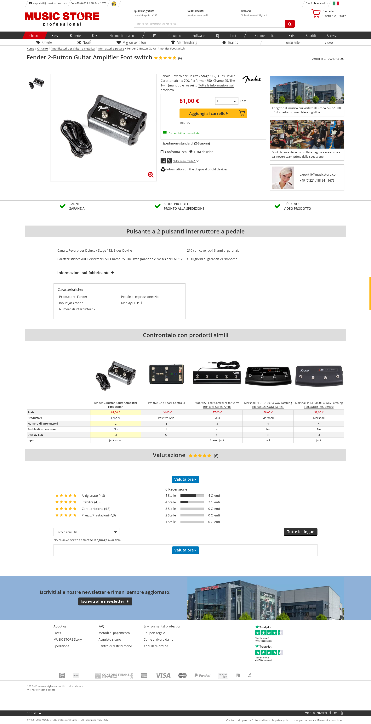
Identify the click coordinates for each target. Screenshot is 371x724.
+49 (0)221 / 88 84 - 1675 (317, 180)
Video (329, 42)
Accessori (333, 35)
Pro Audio (174, 35)
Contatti (32, 713)
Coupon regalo (154, 633)
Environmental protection (162, 626)
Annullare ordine (156, 646)
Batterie (75, 35)
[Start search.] (290, 24)
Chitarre (34, 35)
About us (60, 626)
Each (243, 101)
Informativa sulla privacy (269, 720)
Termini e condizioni (331, 720)
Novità (87, 42)
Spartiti (311, 35)
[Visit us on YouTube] (342, 713)
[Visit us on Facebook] (330, 713)
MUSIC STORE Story (68, 639)
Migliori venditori (134, 42)
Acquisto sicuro (110, 639)
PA (155, 35)
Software (198, 35)
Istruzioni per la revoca (301, 720)
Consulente (292, 42)
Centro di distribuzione (115, 646)
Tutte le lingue (300, 531)
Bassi (55, 35)
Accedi (321, 3)
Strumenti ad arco (122, 35)
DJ (217, 35)
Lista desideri (204, 152)
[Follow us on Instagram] (336, 713)
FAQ (101, 626)
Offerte (47, 42)
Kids (291, 35)
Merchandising (187, 42)
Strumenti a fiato (266, 35)
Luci (233, 35)
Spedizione (61, 646)
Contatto (231, 720)
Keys (95, 35)
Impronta (245, 720)
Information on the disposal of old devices (197, 169)
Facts (57, 633)
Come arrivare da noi (159, 639)
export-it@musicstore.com (50, 3)
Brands (233, 42)
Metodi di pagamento (114, 633)
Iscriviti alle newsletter (102, 601)
